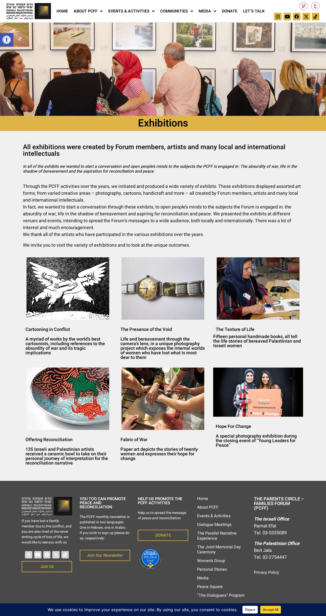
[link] (6, 39)
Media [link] (205, 11)
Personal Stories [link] (212, 569)
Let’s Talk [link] (254, 11)
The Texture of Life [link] (235, 329)
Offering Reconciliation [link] (49, 439)
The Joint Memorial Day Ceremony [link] (219, 549)
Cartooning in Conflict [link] (47, 329)
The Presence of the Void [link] (146, 329)
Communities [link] (174, 11)
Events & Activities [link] (129, 11)
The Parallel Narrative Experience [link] (217, 535)
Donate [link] (229, 11)
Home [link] (62, 11)
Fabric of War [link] (133, 439)
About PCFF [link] (86, 11)
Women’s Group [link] (211, 561)
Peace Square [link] (210, 587)
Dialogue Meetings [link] (214, 525)
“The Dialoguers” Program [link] (220, 595)
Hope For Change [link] (233, 426)
